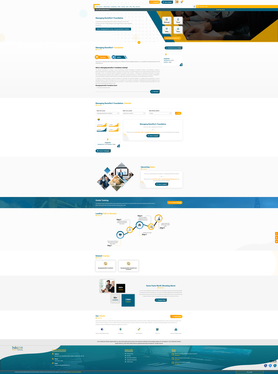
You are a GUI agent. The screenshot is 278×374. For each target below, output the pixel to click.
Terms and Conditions (132, 357)
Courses (100, 6)
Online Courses (107, 6)
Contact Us (155, 2)
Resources (138, 6)
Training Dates (114, 6)
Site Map (129, 355)
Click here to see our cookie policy (74, 372)
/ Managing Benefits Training (106, 29)
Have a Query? (154, 136)
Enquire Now (161, 300)
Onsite (119, 6)
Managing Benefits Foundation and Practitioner (129, 268)
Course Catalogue (104, 151)
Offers (130, 6)
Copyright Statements (132, 359)
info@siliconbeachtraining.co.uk (152, 132)
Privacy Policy (130, 353)
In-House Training (176, 202)
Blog (134, 6)
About (127, 6)
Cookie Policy (130, 361)
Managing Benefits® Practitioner (105, 268)
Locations (123, 6)
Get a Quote (168, 2)
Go (179, 113)
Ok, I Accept (249, 372)
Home (97, 6)
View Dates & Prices (171, 38)
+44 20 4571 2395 (203, 6)
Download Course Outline (174, 48)
